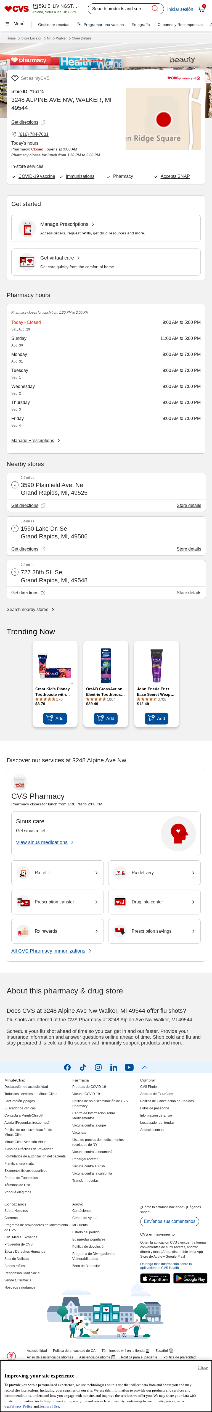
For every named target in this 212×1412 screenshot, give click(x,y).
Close (203, 1367)
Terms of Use (49, 1406)
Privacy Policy (21, 1406)
